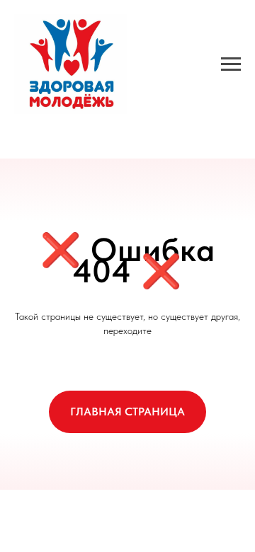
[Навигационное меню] (231, 64)
